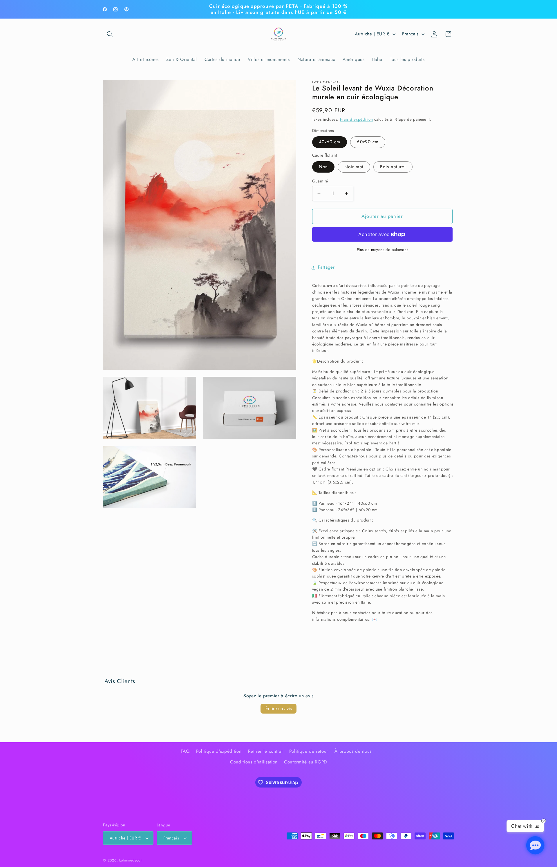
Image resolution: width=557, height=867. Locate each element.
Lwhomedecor (130, 860)
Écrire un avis (278, 708)
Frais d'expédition (356, 119)
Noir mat (354, 167)
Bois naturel (393, 167)
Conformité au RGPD (305, 762)
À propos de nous (353, 751)
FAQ (185, 751)
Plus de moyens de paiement (382, 249)
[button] (110, 34)
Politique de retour (308, 751)
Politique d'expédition (219, 751)
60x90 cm (368, 142)
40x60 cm (330, 142)
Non (323, 167)
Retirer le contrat (265, 751)
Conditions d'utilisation (254, 762)
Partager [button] (326, 267)
